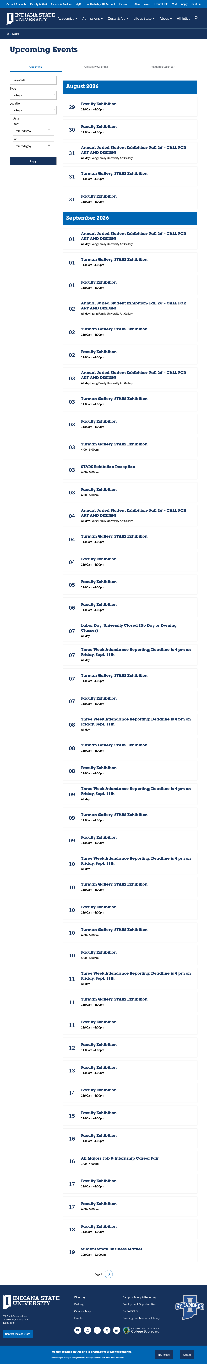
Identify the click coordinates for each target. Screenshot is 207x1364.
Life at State (143, 18)
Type (13, 88)
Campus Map (82, 1311)
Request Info (161, 3)
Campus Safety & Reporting (139, 1297)
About (164, 18)
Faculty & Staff (38, 4)
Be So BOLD (130, 1311)
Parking (78, 1304)
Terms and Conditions (114, 1357)
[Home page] (7, 34)
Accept (187, 1354)
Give (137, 4)
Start (16, 124)
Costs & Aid (116, 18)
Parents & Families (61, 4)
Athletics (183, 18)
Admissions (91, 18)
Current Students (16, 4)
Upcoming (35, 66)
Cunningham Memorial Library (141, 1318)
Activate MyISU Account (101, 4)
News (146, 4)
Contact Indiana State (17, 1333)
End (15, 139)
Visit (174, 3)
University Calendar (96, 66)
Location (16, 103)
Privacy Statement (93, 1357)
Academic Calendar (162, 66)
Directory (79, 1297)
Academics (66, 18)
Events (78, 1318)
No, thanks (164, 1354)
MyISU (79, 4)
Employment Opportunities (139, 1304)
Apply (184, 3)
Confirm (196, 3)
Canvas (123, 4)
